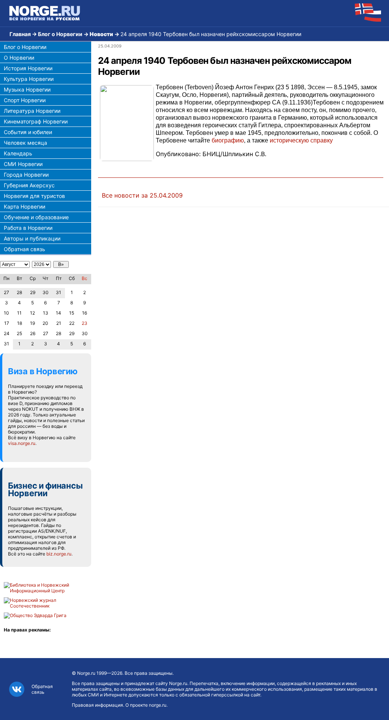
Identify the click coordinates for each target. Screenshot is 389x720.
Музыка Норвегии (27, 89)
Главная (20, 34)
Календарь (18, 153)
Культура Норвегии (29, 79)
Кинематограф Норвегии (36, 121)
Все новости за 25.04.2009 (142, 195)
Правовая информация (97, 705)
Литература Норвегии (32, 111)
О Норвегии (19, 57)
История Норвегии (28, 68)
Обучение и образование (36, 217)
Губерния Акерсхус (29, 185)
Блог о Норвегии (60, 34)
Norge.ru (86, 673)
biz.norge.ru (58, 554)
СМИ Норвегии (23, 164)
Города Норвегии (26, 174)
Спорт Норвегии (25, 100)
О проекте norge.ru (145, 705)
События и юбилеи (28, 132)
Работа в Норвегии (28, 228)
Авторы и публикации (32, 238)
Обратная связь (24, 249)
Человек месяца (25, 142)
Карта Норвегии (24, 206)
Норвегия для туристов (34, 196)
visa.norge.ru (21, 443)
